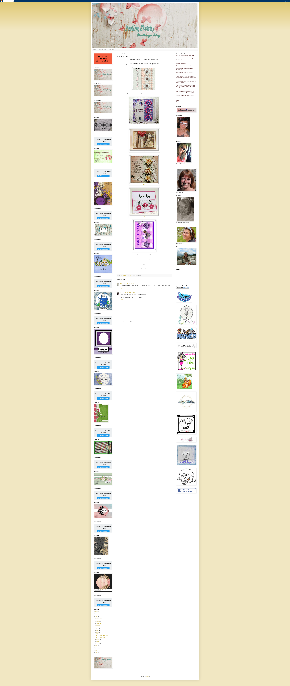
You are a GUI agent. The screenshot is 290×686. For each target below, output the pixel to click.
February (98, 641)
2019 (96, 613)
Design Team (111, 49)
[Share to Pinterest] (140, 275)
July (97, 627)
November (98, 619)
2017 (96, 616)
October (98, 621)
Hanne (144, 184)
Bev (144, 151)
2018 (96, 614)
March (97, 639)
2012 (96, 652)
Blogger (147, 676)
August (98, 625)
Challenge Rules (102, 49)
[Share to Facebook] (138, 275)
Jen (144, 216)
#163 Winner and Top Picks (102, 635)
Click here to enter (103, 144)
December (98, 618)
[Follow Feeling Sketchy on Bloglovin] (182, 288)
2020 (96, 611)
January (98, 643)
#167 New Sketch (100, 633)
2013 (96, 650)
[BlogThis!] (135, 275)
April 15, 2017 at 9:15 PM (130, 292)
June (97, 628)
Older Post (169, 323)
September (99, 623)
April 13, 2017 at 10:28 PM (128, 283)
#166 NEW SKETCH (100, 637)
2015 (96, 647)
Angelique (122, 292)
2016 (96, 645)
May (97, 630)
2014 (96, 648)
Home (94, 49)
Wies (121, 283)
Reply (121, 288)
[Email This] (134, 275)
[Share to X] (137, 275)
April (97, 632)
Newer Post (119, 323)
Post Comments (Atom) (127, 326)
